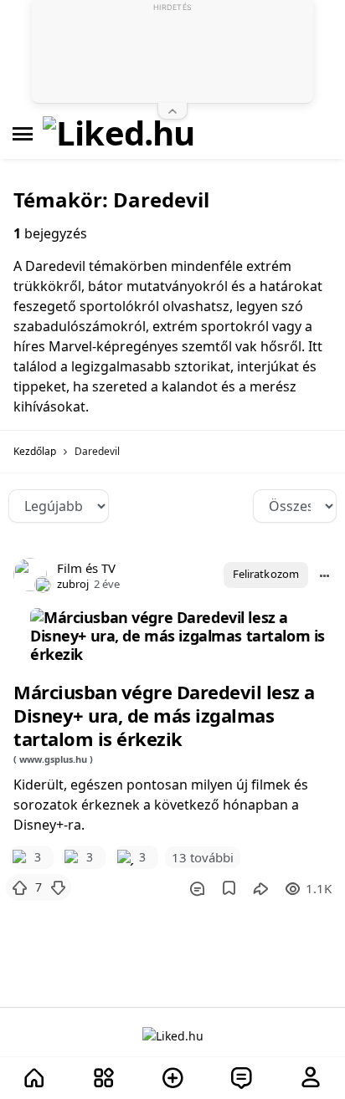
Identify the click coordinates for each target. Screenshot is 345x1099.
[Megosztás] (260, 888)
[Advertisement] (172, 54)
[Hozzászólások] (197, 888)
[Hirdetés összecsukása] (172, 111)
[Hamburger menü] (23, 134)
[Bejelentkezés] (310, 1078)
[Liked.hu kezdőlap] (172, 1035)
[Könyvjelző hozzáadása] (229, 888)
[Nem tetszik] (57, 887)
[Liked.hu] (119, 133)
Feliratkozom (266, 573)
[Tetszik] (19, 887)
